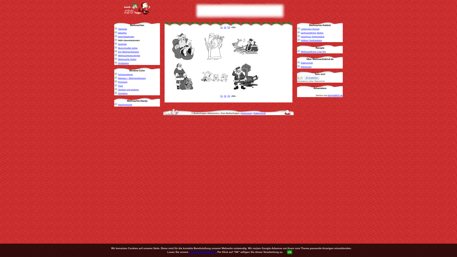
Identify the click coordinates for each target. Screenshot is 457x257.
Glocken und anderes (128, 90)
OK (290, 252)
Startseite (122, 29)
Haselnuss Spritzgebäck (312, 37)
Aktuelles (122, 33)
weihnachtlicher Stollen (312, 33)
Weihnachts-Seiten (127, 59)
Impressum (306, 67)
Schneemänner (125, 75)
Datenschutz (307, 63)
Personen (122, 82)
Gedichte (122, 44)
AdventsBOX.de (335, 95)
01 (221, 27)
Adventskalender (126, 37)
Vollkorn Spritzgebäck (311, 40)
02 (225, 27)
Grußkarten (123, 63)
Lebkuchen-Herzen (310, 29)
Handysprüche (125, 105)
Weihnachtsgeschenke (129, 56)
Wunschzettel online (128, 48)
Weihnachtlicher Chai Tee (313, 52)
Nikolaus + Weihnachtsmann (132, 78)
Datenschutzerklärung (202, 252)
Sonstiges (123, 93)
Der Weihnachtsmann (128, 52)
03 (228, 27)
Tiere (120, 86)
